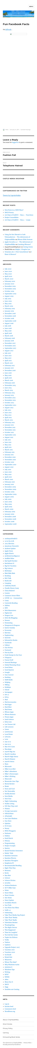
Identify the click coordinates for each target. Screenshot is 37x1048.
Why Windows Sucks (12, 964)
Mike (6, 129)
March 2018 (9, 336)
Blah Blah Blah (10, 573)
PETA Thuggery (10, 831)
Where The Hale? (11, 962)
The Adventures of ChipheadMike (12, 1042)
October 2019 (9, 291)
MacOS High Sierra (11, 756)
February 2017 (10, 365)
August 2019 (9, 296)
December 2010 (10, 457)
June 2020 (8, 271)
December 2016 (10, 370)
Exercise (8, 638)
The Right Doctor (11, 927)
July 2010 (8, 469)
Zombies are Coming (12, 989)
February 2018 (10, 338)
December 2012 (10, 398)
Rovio (7, 873)
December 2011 (10, 427)
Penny (7, 828)
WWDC (7, 977)
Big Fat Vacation (10, 566)
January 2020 (9, 284)
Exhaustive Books (11, 640)
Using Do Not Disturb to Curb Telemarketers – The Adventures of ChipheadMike (17, 237)
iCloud (7, 690)
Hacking (8, 677)
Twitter (7, 942)
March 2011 (9, 450)
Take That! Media (11, 917)
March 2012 (9, 420)
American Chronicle (12, 546)
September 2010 (10, 464)
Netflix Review (10, 794)
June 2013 (8, 388)
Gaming (6, 1033)
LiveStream (9, 732)
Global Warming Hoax (12, 665)
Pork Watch (9, 838)
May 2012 (8, 415)
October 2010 (9, 462)
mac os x (8, 744)
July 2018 (8, 326)
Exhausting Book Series (11, 1037)
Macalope (8, 749)
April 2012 (8, 417)
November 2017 (10, 346)
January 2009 (9, 514)
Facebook (8, 643)
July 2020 (8, 269)
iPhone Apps (9, 712)
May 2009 (8, 504)
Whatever (8, 960)
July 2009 (8, 499)
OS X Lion (8, 826)
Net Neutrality (10, 791)
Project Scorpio (10, 846)
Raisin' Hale (9, 853)
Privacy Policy (8, 1028)
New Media (9, 796)
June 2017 (8, 355)
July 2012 (8, 410)
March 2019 (9, 306)
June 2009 (8, 502)
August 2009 (9, 497)
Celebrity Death (10, 586)
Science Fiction (10, 880)
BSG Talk (8, 578)
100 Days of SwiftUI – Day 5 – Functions (19, 215)
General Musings (25, 129)
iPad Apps (8, 704)
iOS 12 (7, 695)
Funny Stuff (9, 660)
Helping (7, 682)
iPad (6, 699)
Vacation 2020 (10, 952)
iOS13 (7, 697)
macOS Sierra (9, 761)
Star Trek (8, 905)
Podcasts (8, 833)
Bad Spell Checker (11, 561)
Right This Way (10, 868)
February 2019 (10, 308)
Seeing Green (28, 247)
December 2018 (10, 313)
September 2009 (11, 494)
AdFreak (8, 29)
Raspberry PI (9, 863)
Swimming (8, 912)
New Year (8, 799)
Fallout (7, 645)
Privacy (7, 841)
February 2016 (10, 383)
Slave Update (9, 900)
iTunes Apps (9, 717)
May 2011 (8, 445)
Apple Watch (9, 553)
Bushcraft (8, 581)
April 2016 (8, 378)
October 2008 (9, 521)
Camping (8, 583)
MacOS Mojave (10, 759)
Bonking (8, 576)
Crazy (7, 600)
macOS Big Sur (10, 751)
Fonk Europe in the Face (13, 655)
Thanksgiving (10, 925)
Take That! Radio (11, 920)
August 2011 (9, 437)
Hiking (7, 685)
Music (7, 786)
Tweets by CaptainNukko (12, 195)
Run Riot (8, 875)
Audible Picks (9, 558)
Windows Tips (10, 969)
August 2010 (9, 467)
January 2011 (9, 455)
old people (8, 816)
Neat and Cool (10, 789)
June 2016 (8, 373)
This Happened (10, 930)
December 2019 (10, 286)
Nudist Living (9, 803)
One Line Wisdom (11, 818)
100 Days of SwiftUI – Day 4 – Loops (17, 220)
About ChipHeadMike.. (11, 1020)
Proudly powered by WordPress (12, 1044)
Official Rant (9, 813)
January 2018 (9, 341)
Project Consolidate (11, 217)
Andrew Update (10, 548)
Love (6, 739)
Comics (7, 593)
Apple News (9, 551)
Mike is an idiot (10, 769)
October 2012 (9, 403)
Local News (9, 734)
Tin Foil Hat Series (11, 935)
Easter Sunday (10, 628)
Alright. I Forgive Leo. (22, 249)
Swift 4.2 (8, 910)
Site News (8, 898)
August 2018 (9, 323)
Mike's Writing (10, 776)
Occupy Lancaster (11, 811)
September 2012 (10, 405)
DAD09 (7, 605)
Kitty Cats (8, 722)
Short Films (9, 893)
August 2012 (9, 407)
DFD (6, 608)
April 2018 (8, 333)
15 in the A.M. (9, 541)
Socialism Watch (10, 903)
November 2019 (10, 289)
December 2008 (10, 516)
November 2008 (10, 519)
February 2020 (10, 281)
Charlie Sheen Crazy (12, 588)
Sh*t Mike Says (10, 888)
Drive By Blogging (11, 618)
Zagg (6, 987)
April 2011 (8, 447)
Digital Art (8, 613)
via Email (8, 955)
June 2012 (8, 412)
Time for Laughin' (11, 932)
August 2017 (9, 351)
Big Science (9, 568)
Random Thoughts (11, 860)
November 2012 (10, 400)
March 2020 (9, 279)
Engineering (9, 635)
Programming (10, 843)
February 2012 (10, 422)
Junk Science (9, 719)
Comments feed (10, 1009)
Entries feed (9, 1006)
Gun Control (9, 675)
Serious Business (11, 885)
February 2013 (10, 393)
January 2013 (9, 395)
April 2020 (8, 276)
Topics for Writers (11, 937)
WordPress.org (10, 1011)
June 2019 (8, 301)
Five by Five (9, 652)
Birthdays (8, 571)
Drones (7, 620)
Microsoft (8, 766)
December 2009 (10, 487)
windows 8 (8, 967)
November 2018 (10, 316)
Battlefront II (9, 563)
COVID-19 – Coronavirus (13, 598)
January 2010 (9, 484)
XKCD (7, 984)
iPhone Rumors (10, 714)
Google (7, 672)
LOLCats (8, 737)
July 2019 (8, 299)
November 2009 (10, 489)
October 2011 (9, 432)
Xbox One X (9, 982)
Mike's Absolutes (11, 771)
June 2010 (8, 472)
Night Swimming (11, 801)
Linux (7, 729)
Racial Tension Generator (14, 851)
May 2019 (8, 303)
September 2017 (10, 348)
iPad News (8, 709)
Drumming (8, 623)
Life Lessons (9, 727)
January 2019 (9, 311)
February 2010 (10, 482)
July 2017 (8, 353)
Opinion (7, 823)
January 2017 (9, 368)
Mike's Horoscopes (11, 774)
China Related (10, 590)
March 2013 (9, 390)
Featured (8, 650)
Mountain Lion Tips (12, 781)
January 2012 (9, 425)
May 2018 (8, 331)
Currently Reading (11, 603)
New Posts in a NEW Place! (14, 210)
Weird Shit (8, 957)
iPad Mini (8, 707)
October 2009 (9, 492)
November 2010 (10, 459)
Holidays (8, 687)
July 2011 (8, 440)
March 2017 (9, 363)
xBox (6, 979)
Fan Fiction (9, 647)
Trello (7, 940)
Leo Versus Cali (10, 724)
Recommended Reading (13, 865)
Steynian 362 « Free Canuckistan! (17, 252)
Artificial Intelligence (12, 556)
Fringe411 (8, 657)
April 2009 (8, 507)
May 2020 (8, 274)
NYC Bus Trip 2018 (11, 806)
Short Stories (9, 895)
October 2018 (9, 318)
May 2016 (8, 375)
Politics (7, 836)
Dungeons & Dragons (12, 625)
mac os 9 (8, 742)
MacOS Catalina (10, 754)
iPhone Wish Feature (25, 239)
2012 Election (9, 543)
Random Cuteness (11, 855)
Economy (8, 630)
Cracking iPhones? (24, 244)
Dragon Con (9, 615)
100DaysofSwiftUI (11, 538)
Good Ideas (9, 667)
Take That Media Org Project (15, 915)
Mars (6, 764)
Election (8, 633)
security (7, 883)
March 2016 (9, 380)
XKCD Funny (9, 212)
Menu (31, 6)
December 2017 (10, 343)
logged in (15, 142)
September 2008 (10, 524)
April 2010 (8, 477)
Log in (7, 1004)
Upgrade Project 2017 (12, 947)
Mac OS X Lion (10, 747)
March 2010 (9, 479)
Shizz (7, 890)
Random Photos (10, 858)
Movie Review (9, 784)
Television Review (11, 922)
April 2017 (8, 360)
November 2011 (10, 430)
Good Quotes (9, 670)
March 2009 (9, 509)
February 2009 (10, 512)
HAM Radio (9, 680)
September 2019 (10, 294)
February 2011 (9, 452)
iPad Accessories (10, 702)
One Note (8, 821)
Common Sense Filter (12, 595)
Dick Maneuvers (10, 610)
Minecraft (8, 779)
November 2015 (10, 385)
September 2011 (10, 435)
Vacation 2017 (10, 950)
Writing (7, 972)
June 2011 (8, 442)
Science (7, 878)
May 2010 (8, 474)
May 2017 (8, 358)
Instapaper (8, 692)
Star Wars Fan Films (12, 908)
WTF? (7, 974)
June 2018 (8, 328)
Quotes (7, 848)
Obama (7, 808)
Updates (8, 945)
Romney (8, 870)
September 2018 (10, 321)
